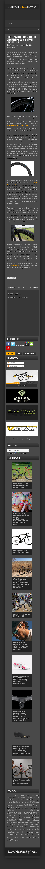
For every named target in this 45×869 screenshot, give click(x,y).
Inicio (24, 287)
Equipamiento (14, 819)
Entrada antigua (33, 287)
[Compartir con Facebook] (14, 278)
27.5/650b (15, 795)
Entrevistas (35, 817)
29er (23, 795)
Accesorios (11, 798)
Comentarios (13, 366)
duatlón (20, 815)
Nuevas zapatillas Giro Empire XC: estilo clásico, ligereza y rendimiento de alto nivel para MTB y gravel (21, 750)
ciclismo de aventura (15, 805)
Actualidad (21, 798)
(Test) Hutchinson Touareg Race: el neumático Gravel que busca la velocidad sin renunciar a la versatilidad (21, 583)
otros (23, 832)
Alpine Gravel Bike (19, 799)
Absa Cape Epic (32, 795)
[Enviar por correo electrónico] (8, 278)
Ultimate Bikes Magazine (28, 851)
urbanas (27, 837)
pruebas (10, 835)
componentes (31, 812)
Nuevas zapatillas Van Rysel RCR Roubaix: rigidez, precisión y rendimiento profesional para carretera (21, 680)
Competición (14, 812)
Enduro (27, 817)
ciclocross (11, 810)
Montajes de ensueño (24, 829)
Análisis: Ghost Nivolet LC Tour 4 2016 (21, 615)
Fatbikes (35, 820)
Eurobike (27, 820)
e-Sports (20, 817)
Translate (23, 453)
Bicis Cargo (35, 799)
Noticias (10, 832)
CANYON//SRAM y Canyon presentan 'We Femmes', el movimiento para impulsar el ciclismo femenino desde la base (21, 519)
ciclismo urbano (33, 808)
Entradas (12, 363)
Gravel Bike (23, 822)
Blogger (29, 439)
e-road (14, 817)
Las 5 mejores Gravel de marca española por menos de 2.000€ (21, 485)
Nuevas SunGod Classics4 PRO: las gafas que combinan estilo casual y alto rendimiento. (20, 646)
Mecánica (10, 829)
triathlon (10, 837)
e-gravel (33, 815)
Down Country (12, 815)
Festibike (10, 822)
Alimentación (31, 798)
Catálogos (34, 802)
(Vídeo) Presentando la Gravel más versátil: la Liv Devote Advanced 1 (21, 781)
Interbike (36, 822)
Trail (37, 835)
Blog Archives (29, 353)
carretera (18, 802)
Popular (10, 353)
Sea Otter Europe (22, 835)
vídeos (35, 837)
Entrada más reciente (14, 287)
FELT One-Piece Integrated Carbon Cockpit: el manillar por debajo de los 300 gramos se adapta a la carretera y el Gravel (21, 716)
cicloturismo (34, 810)
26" (8, 795)
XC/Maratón (13, 840)
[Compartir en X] (12, 278)
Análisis (28, 800)
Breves (9, 802)
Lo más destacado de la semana (23, 826)
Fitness (15, 822)
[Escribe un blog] (10, 278)
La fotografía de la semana (18, 824)
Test (32, 835)
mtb (36, 829)
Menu (10, 23)
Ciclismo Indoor (23, 808)
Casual (26, 802)
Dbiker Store (22, 386)
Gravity (31, 822)
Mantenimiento (34, 827)
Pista (29, 832)
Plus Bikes (35, 832)
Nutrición (17, 832)
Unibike (21, 837)
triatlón (16, 837)
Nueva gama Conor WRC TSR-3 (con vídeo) (21, 551)
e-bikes (26, 815)
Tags (19, 353)
